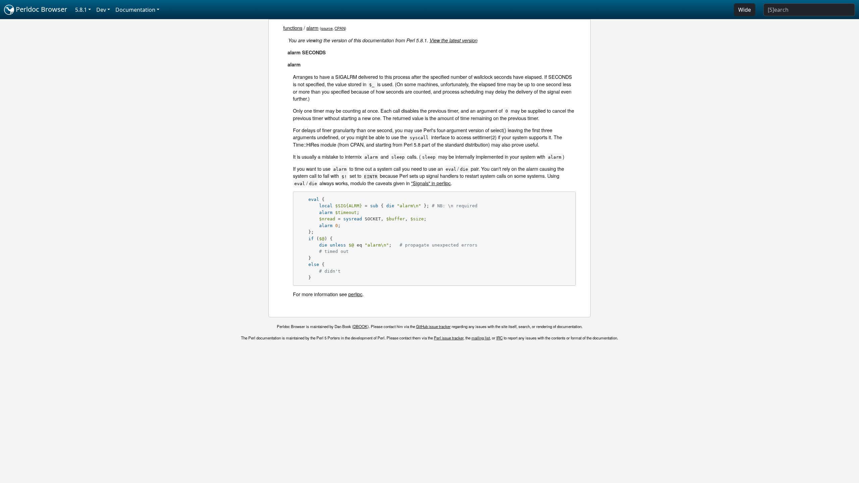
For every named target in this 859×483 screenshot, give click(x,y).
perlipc (355, 294)
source (327, 28)
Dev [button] (101, 9)
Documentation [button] (135, 9)
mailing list (480, 337)
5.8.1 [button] (81, 9)
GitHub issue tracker (433, 326)
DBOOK (360, 326)
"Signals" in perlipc (431, 182)
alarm (312, 27)
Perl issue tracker (448, 337)
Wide (744, 9)
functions (292, 27)
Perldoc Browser (40, 9)
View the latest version (453, 40)
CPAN (340, 28)
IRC (499, 337)
